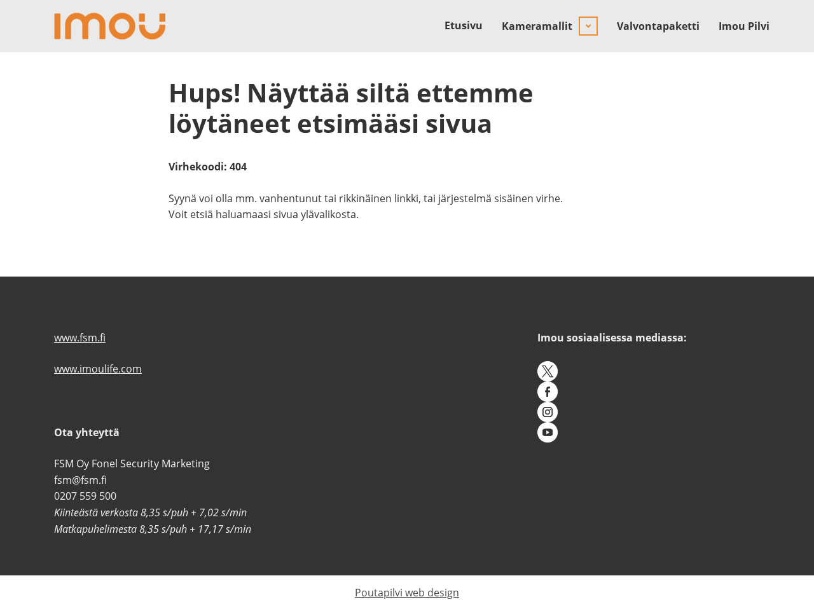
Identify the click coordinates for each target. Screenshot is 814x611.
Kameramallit (537, 26)
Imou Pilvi (744, 26)
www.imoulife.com (98, 369)
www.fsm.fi (80, 338)
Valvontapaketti (658, 26)
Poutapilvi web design (407, 593)
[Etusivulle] (109, 26)
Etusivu (464, 25)
